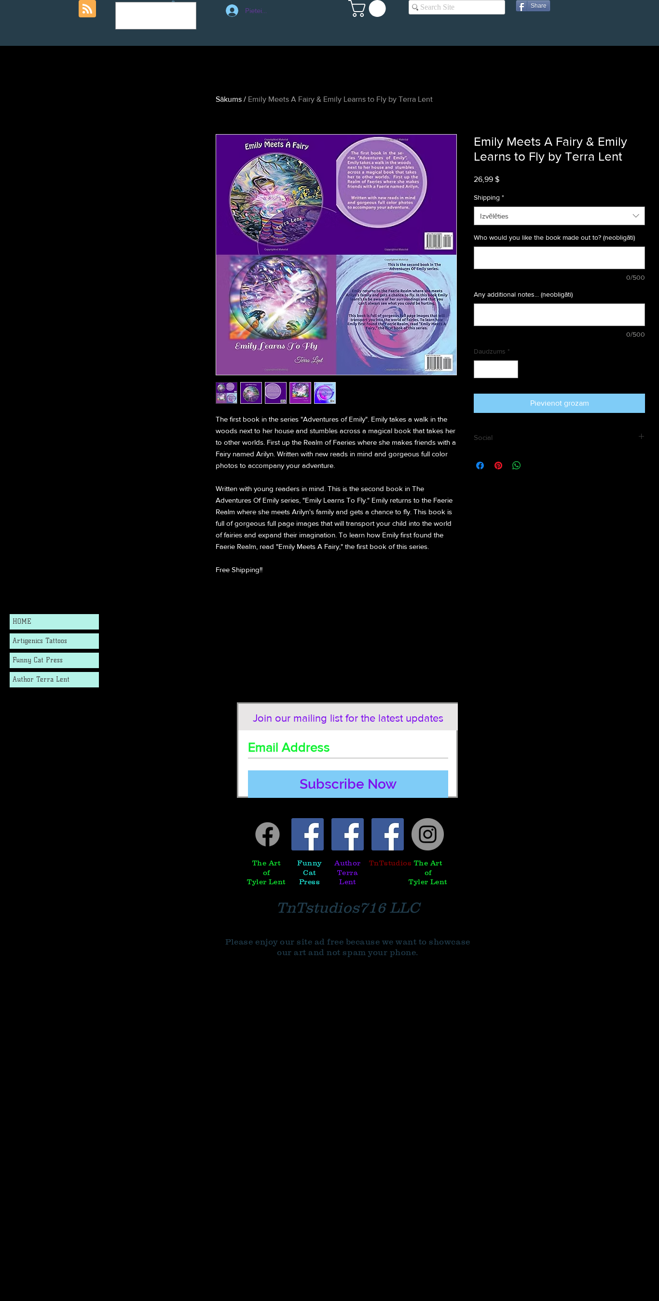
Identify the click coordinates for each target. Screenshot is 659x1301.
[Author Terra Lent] (347, 834)
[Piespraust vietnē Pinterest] (498, 465)
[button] (369, 8)
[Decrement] (481, 369)
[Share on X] (535, 465)
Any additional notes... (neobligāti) (523, 294)
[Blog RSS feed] (87, 9)
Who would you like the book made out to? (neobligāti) (554, 237)
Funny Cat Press (38, 660)
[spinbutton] (496, 369)
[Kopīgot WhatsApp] (516, 465)
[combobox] (559, 215)
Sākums (229, 99)
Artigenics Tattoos (40, 641)
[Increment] (511, 369)
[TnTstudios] (387, 834)
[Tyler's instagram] (428, 834)
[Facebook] (267, 834)
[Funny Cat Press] (307, 834)
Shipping (489, 197)
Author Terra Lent (41, 679)
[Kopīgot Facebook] (480, 465)
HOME (22, 621)
